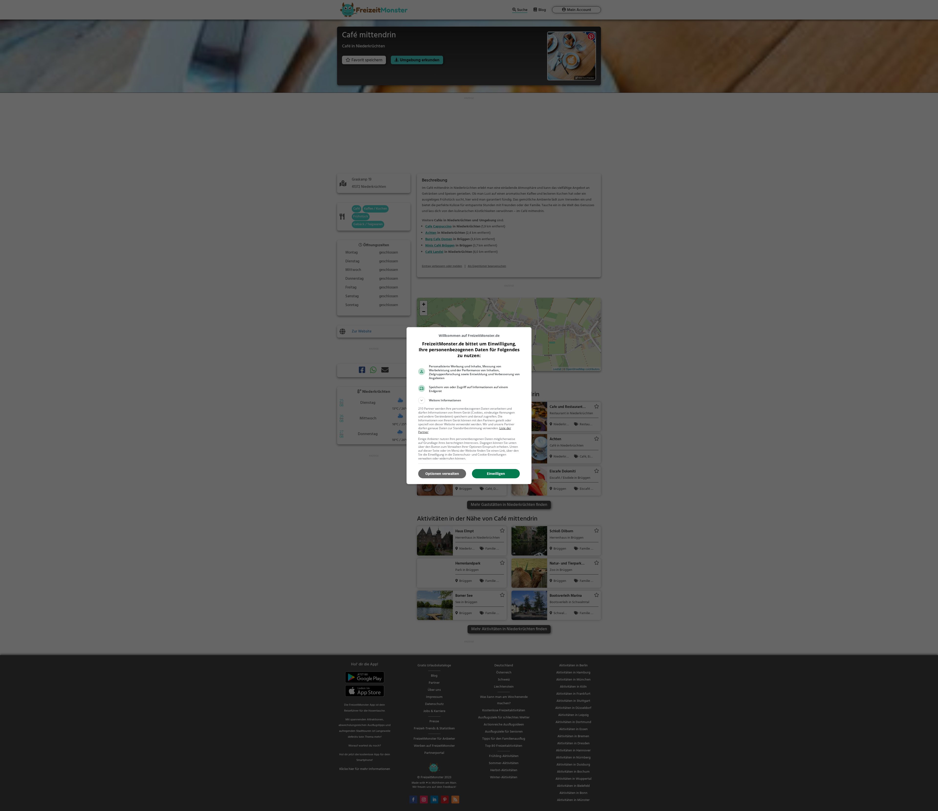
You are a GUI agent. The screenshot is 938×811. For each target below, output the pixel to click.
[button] (469, 400)
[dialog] (469, 405)
